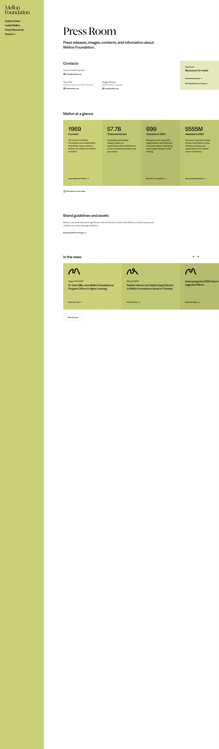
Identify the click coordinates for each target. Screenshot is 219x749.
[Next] (197, 256)
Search (9, 34)
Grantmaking (192, 78)
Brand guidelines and (195, 83)
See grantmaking (194, 178)
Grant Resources (14, 29)
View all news (73, 317)
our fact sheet (75, 191)
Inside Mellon (12, 25)
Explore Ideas (12, 21)
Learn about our (77, 178)
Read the (74, 302)
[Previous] (193, 256)
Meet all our (155, 178)
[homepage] (17, 9)
